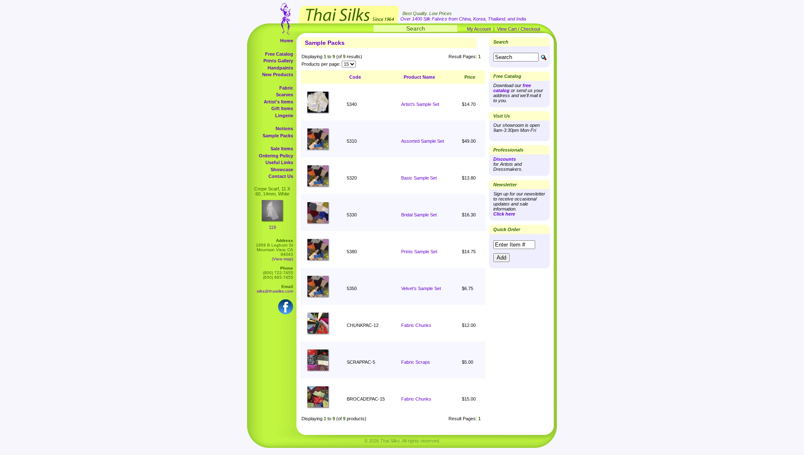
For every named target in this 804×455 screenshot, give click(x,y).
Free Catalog (279, 54)
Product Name (419, 77)
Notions (284, 128)
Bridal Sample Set (419, 214)
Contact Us (280, 176)
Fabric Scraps (415, 362)
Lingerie (284, 115)
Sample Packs (278, 135)
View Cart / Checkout (518, 28)
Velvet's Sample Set (421, 288)
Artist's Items (278, 101)
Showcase (282, 169)
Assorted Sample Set (422, 141)
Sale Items (282, 148)
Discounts (504, 159)
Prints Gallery (278, 60)
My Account (479, 28)
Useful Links (279, 162)
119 (272, 227)
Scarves (284, 94)
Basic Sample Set (419, 177)
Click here (504, 213)
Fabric (286, 87)
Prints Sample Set (419, 251)
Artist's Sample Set (420, 104)
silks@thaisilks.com (275, 291)
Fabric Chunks (416, 325)
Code (355, 77)
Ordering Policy (276, 155)
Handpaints (280, 67)
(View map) (282, 259)
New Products (277, 74)
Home (286, 40)
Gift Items (282, 108)
